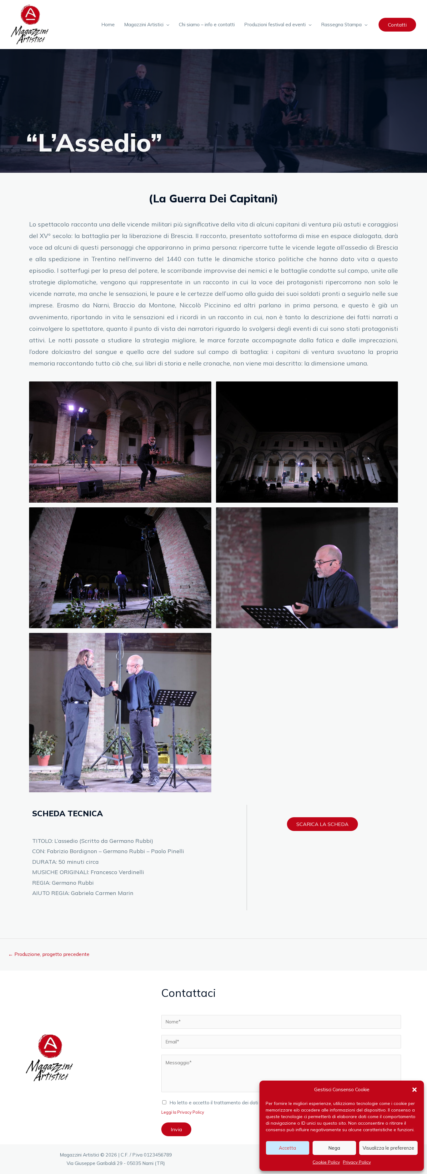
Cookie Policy (326, 1162)
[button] (414, 1090)
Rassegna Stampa (341, 24)
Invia (176, 1129)
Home (108, 24)
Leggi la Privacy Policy (182, 1112)
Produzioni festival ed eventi (275, 24)
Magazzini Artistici (143, 24)
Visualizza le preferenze (388, 1148)
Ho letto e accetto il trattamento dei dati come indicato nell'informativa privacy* (255, 1103)
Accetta (287, 1148)
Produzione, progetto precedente (48, 954)
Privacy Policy (357, 1162)
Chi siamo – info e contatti (207, 24)
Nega (334, 1148)
